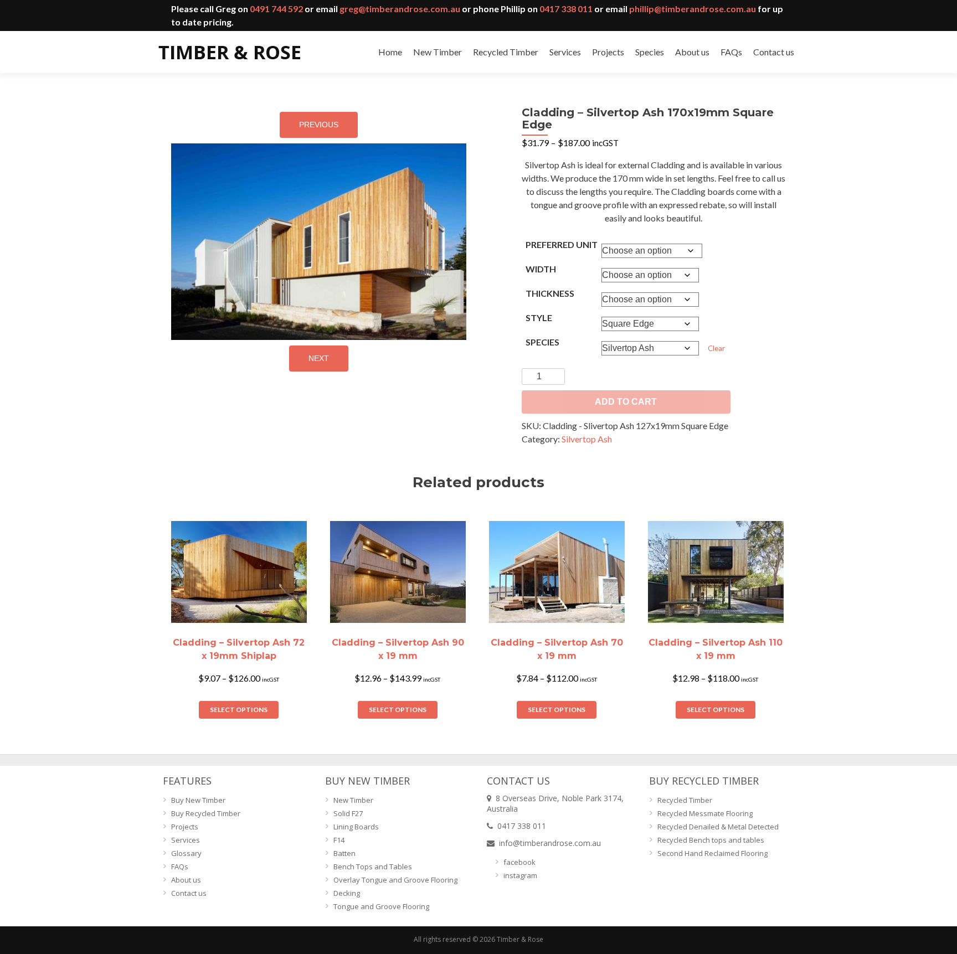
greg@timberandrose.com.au (399, 8)
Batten (344, 853)
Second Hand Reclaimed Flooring (712, 853)
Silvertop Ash (587, 439)
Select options (238, 709)
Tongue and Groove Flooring (381, 906)
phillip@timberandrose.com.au (692, 8)
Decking (346, 893)
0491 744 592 (276, 8)
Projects (608, 52)
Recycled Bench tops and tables (710, 840)
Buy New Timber (198, 800)
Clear (716, 348)
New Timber (437, 52)
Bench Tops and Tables (372, 867)
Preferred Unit (562, 244)
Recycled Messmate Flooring (705, 813)
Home (390, 52)
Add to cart (626, 401)
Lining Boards (356, 827)
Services (565, 52)
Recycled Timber (505, 52)
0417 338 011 (566, 8)
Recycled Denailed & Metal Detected (718, 827)
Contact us (773, 52)
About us (692, 52)
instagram (520, 875)
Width (541, 269)
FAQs (731, 52)
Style (539, 317)
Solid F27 (348, 813)
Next (318, 358)
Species (649, 52)
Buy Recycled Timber (205, 813)
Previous (318, 124)
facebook (519, 862)
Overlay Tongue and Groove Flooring (395, 880)
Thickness (550, 293)
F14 (338, 840)
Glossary (186, 853)
